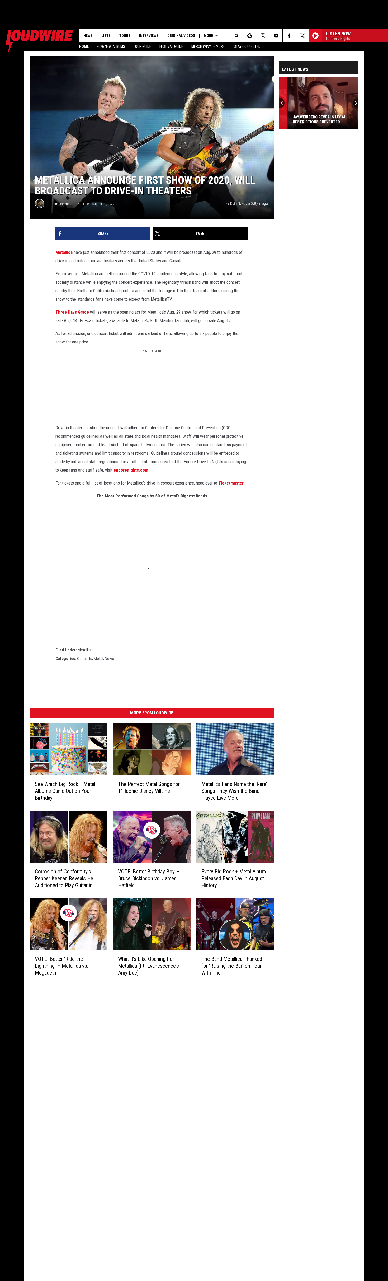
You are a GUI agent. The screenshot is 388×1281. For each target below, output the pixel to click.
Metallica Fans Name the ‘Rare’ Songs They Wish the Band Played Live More (234, 791)
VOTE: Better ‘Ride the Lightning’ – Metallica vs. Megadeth (61, 966)
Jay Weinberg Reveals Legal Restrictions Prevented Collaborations (311, 119)
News (88, 36)
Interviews (149, 36)
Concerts (84, 658)
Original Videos (181, 36)
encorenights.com (130, 470)
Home (84, 46)
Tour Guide (142, 46)
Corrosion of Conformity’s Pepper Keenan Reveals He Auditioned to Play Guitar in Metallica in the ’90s (64, 878)
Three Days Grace (72, 312)
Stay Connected (247, 46)
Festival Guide (171, 46)
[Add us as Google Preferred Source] (249, 35)
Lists (106, 36)
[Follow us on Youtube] (275, 35)
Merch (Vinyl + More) (208, 46)
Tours (124, 36)
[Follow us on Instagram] (262, 35)
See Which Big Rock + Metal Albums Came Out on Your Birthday (65, 791)
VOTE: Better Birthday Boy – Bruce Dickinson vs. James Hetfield (148, 878)
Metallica (64, 252)
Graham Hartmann (59, 204)
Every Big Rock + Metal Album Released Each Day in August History (233, 878)
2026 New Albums (111, 46)
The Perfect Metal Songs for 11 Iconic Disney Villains (149, 787)
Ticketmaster (231, 483)
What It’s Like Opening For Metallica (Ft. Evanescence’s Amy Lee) (148, 966)
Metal (98, 658)
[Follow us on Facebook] (289, 35)
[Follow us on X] (302, 35)
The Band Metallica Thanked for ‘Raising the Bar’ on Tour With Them (231, 966)
